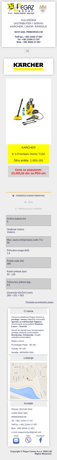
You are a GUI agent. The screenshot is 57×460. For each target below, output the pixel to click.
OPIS (30, 202)
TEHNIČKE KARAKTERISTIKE (30, 195)
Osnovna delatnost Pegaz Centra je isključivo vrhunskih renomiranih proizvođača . (28, 322)
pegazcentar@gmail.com (29, 432)
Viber (28, 436)
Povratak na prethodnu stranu (39, 302)
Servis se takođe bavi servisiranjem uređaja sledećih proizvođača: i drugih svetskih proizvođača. (27, 333)
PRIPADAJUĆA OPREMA (30, 209)
